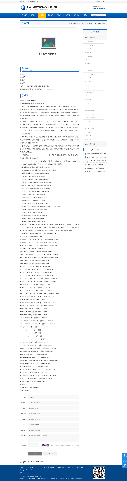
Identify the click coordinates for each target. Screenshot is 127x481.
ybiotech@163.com (27, 474)
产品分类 (95, 32)
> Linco (87, 103)
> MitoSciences (89, 67)
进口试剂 (89, 23)
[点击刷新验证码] (45, 445)
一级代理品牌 (97, 23)
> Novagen (87, 63)
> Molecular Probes (90, 110)
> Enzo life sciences (90, 117)
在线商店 (67, 15)
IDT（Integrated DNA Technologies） (33, 461)
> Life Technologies (90, 74)
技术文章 (59, 15)
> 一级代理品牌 (89, 45)
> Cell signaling (89, 92)
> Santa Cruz (88, 88)
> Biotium (87, 121)
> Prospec (87, 96)
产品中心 (41, 15)
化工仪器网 (72, 478)
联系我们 (104, 1)
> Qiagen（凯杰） (89, 128)
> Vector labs (88, 78)
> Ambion (87, 59)
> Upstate (87, 106)
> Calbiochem (88, 52)
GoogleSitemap (78, 478)
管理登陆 (62, 478)
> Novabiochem (89, 56)
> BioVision (88, 81)
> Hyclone (87, 132)
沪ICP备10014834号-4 (54, 478)
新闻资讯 (50, 15)
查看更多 (92, 144)
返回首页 (98, 1)
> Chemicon (88, 99)
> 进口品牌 (88, 135)
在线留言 (76, 15)
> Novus (87, 125)
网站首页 (24, 15)
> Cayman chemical (90, 114)
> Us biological (89, 70)
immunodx (27, 463)
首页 (78, 23)
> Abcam (87, 85)
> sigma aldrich (89, 49)
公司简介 (33, 15)
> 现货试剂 (88, 139)
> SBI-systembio (89, 41)
